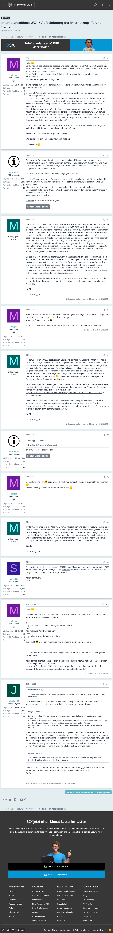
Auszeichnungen (15, 904)
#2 (108, 155)
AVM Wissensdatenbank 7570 (39, 195)
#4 (108, 310)
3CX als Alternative (90, 912)
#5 (108, 355)
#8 (108, 522)
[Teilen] (104, 58)
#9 (108, 562)
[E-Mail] (20, 799)
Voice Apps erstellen (65, 895)
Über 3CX (13, 891)
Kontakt (12, 916)
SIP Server (61, 900)
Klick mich (65, 572)
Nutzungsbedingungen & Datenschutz (69, 930)
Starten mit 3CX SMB (91, 891)
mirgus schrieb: (34, 690)
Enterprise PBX (38, 891)
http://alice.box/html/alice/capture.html (43, 636)
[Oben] (106, 930)
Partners (12, 900)
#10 (107, 604)
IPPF (11, 930)
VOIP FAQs (87, 904)
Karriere (12, 895)
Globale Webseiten (16, 912)
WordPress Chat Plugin (66, 912)
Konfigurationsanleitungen (93, 908)
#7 (108, 477)
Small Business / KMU (40, 895)
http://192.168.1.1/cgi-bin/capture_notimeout (45, 625)
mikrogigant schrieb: (36, 440)
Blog (85, 895)
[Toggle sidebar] (109, 5)
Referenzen (87, 920)
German (21, 930)
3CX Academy (88, 900)
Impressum (93, 930)
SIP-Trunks (61, 920)
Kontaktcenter (37, 900)
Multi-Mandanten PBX (40, 904)
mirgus (6, 31)
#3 (108, 219)
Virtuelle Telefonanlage (66, 891)
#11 (107, 684)
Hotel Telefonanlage (40, 908)
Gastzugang (53, 200)
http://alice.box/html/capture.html (41, 631)
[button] (4, 5)
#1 (108, 58)
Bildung (35, 912)
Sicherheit (87, 916)
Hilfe (101, 930)
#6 (108, 435)
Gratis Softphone (63, 904)
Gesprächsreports (64, 908)
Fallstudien (13, 908)
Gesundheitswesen (39, 916)
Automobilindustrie (39, 920)
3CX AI (59, 916)
